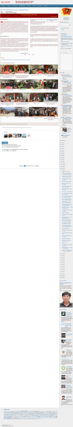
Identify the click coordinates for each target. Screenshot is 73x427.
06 (62, 262)
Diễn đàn (40, 5)
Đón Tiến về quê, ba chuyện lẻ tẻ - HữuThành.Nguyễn (67, 197)
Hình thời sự (64, 242)
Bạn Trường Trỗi (66, 81)
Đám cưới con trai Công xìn (66, 181)
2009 (62, 275)
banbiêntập (29, 411)
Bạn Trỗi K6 (5, 2)
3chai (4, 411)
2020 (62, 151)
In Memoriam (22, 5)
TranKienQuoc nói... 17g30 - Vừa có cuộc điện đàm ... (67, 202)
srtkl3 (15, 416)
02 (62, 269)
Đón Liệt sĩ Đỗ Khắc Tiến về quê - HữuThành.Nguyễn (67, 199)
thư (51, 416)
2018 (62, 155)
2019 (62, 153)
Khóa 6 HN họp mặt (65, 228)
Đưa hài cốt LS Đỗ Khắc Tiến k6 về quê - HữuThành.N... (67, 251)
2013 (62, 164)
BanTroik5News (65, 94)
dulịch (48, 412)
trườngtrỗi (6, 418)
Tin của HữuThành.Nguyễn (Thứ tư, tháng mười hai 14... (67, 226)
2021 (62, 150)
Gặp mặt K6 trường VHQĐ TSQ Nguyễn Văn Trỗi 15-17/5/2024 (69, 387)
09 (62, 257)
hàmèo (51, 413)
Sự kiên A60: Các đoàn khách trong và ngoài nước (67, 76)
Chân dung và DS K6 (65, 43)
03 (62, 268)
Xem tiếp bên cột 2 (24, 53)
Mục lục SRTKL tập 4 (66, 118)
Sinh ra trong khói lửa (66, 117)
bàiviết (3, 127)
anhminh (9, 411)
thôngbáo (45, 416)
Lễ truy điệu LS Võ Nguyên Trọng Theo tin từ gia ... (66, 223)
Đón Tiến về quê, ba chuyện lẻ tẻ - (16, 59)
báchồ (19, 411)
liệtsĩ (20, 127)
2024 (62, 144)
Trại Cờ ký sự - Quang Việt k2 (67, 191)
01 (62, 271)
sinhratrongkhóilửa (7, 416)
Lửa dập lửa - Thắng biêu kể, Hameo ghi (67, 236)
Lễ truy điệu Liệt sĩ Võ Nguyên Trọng (67, 215)
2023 (62, 146)
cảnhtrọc (55, 411)
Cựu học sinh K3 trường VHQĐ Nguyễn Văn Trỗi (67, 106)
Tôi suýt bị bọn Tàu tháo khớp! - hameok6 (67, 245)
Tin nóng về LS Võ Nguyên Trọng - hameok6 (66, 241)
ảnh (6, 411)
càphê (5, 412)
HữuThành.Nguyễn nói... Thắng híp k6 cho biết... (67, 208)
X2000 (11, 77)
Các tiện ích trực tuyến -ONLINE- (69, 367)
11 (62, 253)
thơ (48, 416)
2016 (62, 159)
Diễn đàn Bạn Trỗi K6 (65, 28)
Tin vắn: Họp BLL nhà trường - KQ (67, 233)
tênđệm (31, 416)
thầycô (38, 416)
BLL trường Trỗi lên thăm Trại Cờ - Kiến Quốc (67, 194)
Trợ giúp (45, 5)
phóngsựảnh (26, 127)
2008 (62, 277)
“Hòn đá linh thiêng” (68, 376)
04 (62, 266)
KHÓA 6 (63, 48)
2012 (62, 166)
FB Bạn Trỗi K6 (66, 19)
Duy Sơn (52, 412)
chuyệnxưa (34, 412)
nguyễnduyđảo (42, 414)
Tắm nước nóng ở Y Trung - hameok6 (66, 179)
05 (62, 264)
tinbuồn (54, 416)
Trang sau (37, 165)
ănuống (16, 411)
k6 (18, 127)
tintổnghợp (12, 417)
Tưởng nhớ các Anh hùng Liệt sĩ (69, 350)
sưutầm (22, 416)
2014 (62, 162)
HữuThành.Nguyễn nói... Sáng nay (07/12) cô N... (67, 248)
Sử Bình (19, 416)
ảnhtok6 (13, 411)
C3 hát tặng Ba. (65, 136)
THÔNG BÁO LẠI (66, 107)
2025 (62, 142)
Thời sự (8, 5)
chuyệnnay (29, 412)
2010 (62, 273)
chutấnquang (24, 412)
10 (62, 255)
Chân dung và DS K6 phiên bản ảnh (66, 46)
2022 (62, 148)
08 (62, 258)
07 (62, 260)
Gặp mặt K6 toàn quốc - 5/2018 (69, 340)
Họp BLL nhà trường (65, 212)
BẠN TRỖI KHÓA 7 (66, 135)
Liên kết (34, 5)
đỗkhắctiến (13, 127)
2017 (62, 157)
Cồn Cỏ (45, 412)
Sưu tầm (28, 5)
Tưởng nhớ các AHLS (65, 41)
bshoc (40, 411)
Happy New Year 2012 (66, 171)
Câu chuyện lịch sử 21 (65, 359)
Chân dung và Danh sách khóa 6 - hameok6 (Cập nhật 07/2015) (69, 314)
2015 (62, 161)
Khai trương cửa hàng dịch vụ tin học (67, 230)
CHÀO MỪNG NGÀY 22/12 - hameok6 (67, 189)
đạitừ (10, 127)
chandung (15, 412)
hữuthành (16, 127)
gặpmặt (39, 413)
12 (62, 169)
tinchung (30, 127)
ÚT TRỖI (64, 127)
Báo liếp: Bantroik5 (66, 75)
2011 (62, 168)
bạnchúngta (7, 127)
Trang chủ (3, 5)
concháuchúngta (40, 412)
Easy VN (3, 145)
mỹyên (23, 127)
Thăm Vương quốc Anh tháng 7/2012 (69, 334)
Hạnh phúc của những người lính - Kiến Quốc (66, 186)
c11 (52, 411)
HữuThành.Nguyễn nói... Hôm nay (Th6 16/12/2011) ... (67, 205)
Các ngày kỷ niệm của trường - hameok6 (67, 210)
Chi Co (19, 412)
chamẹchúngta (9, 412)
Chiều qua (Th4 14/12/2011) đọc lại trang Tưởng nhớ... (66, 220)
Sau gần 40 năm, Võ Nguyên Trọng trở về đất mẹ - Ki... (67, 176)
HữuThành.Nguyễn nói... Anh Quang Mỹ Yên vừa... (67, 218)
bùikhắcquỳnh (44, 411)
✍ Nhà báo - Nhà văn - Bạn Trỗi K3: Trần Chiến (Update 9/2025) (68, 325)
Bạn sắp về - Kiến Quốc (66, 238)
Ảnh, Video (15, 5)
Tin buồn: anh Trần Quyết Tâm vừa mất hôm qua (69, 83)
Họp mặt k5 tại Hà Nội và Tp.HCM (66, 184)
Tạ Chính (27, 416)
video (16, 418)
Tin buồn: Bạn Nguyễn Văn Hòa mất (65, 283)
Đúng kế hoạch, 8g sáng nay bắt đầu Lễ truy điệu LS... (66, 174)
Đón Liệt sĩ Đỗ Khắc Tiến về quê (29, 14)
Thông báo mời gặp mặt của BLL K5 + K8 (67, 96)
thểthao (42, 416)
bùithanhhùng (49, 411)
